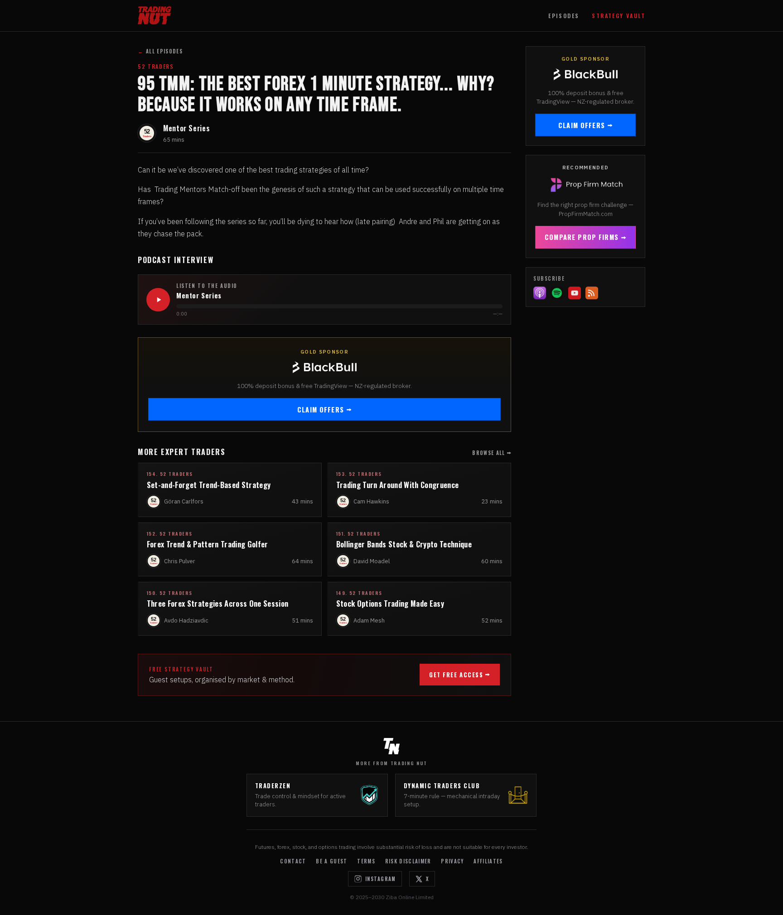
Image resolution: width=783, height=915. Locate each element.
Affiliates (488, 861)
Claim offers (320, 409)
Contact (293, 861)
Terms (366, 861)
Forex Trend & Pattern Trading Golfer (207, 544)
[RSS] (591, 293)
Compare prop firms (582, 237)
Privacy (452, 861)
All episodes (160, 51)
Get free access (456, 675)
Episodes (563, 15)
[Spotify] (557, 293)
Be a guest (331, 861)
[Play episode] (158, 299)
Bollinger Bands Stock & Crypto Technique (404, 544)
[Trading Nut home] (154, 15)
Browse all (488, 452)
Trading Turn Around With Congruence (397, 484)
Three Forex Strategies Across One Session (218, 603)
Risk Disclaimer (408, 861)
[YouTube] (574, 293)
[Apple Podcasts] (539, 293)
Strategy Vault (618, 15)
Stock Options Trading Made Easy (390, 603)
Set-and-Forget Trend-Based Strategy (209, 484)
